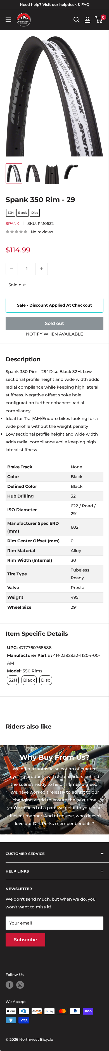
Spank (12, 223)
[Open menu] (8, 20)
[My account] (87, 20)
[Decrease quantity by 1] (12, 269)
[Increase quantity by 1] (42, 269)
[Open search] (77, 20)
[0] (98, 19)
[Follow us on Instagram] (20, 985)
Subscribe (25, 939)
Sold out (54, 323)
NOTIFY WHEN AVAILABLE (54, 334)
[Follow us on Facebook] (9, 985)
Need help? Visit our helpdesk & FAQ (54, 4)
